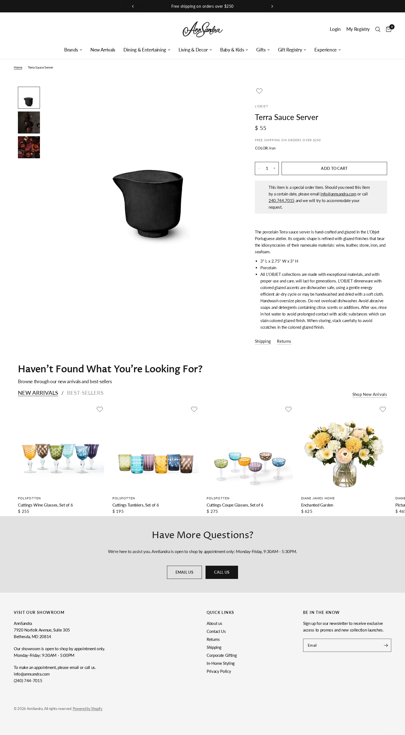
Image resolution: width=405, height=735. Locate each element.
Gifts (260, 50)
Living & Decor (193, 50)
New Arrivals (102, 50)
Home (18, 67)
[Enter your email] (385, 645)
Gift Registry (290, 50)
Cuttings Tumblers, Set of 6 (135, 504)
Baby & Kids (232, 50)
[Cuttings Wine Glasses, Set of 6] (61, 448)
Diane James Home (318, 498)
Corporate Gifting (222, 655)
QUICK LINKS (220, 612)
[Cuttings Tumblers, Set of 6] (155, 448)
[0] (387, 29)
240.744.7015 (282, 200)
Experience (325, 50)
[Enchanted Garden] (344, 448)
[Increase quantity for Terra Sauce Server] (274, 168)
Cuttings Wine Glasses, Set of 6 (45, 504)
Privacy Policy (219, 671)
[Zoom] (227, 98)
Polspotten (29, 498)
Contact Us (216, 631)
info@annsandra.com (338, 193)
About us (214, 623)
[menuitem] (73, 49)
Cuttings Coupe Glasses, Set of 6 (235, 504)
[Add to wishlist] (259, 91)
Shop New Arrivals (369, 394)
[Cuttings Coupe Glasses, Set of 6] (250, 448)
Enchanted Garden (317, 504)
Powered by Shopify (87, 708)
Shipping (214, 647)
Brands (71, 50)
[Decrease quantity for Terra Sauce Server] (259, 168)
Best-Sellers (85, 392)
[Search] (377, 29)
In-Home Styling (221, 663)
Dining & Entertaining (144, 50)
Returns (213, 639)
